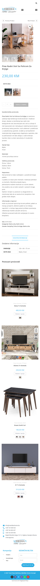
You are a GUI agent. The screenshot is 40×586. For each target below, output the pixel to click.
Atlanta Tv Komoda (20, 365)
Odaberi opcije (20, 314)
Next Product (31, 21)
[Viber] (21, 577)
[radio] (8, 92)
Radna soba (12, 224)
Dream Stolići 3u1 (20, 425)
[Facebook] (15, 577)
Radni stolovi (20, 224)
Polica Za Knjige (18, 226)
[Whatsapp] (24, 577)
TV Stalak (24, 303)
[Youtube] (28, 577)
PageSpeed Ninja (24, 580)
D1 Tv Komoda (20, 485)
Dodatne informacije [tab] (20, 238)
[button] (36, 3)
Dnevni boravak (17, 303)
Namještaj (10, 226)
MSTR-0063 (6, 84)
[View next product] (36, 20)
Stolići (24, 423)
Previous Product (9, 21)
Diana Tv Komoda (20, 306)
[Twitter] (18, 577)
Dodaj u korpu (21, 104)
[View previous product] (3, 20)
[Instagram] (12, 577)
